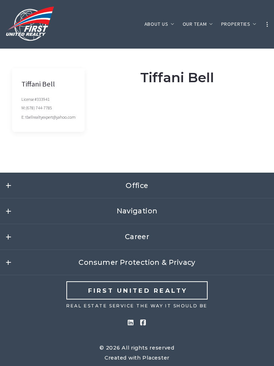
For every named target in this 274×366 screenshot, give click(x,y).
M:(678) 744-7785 (36, 107)
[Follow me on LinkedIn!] (130, 323)
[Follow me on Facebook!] (143, 323)
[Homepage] (30, 24)
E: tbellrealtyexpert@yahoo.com (48, 117)
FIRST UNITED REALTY (138, 290)
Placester (155, 358)
